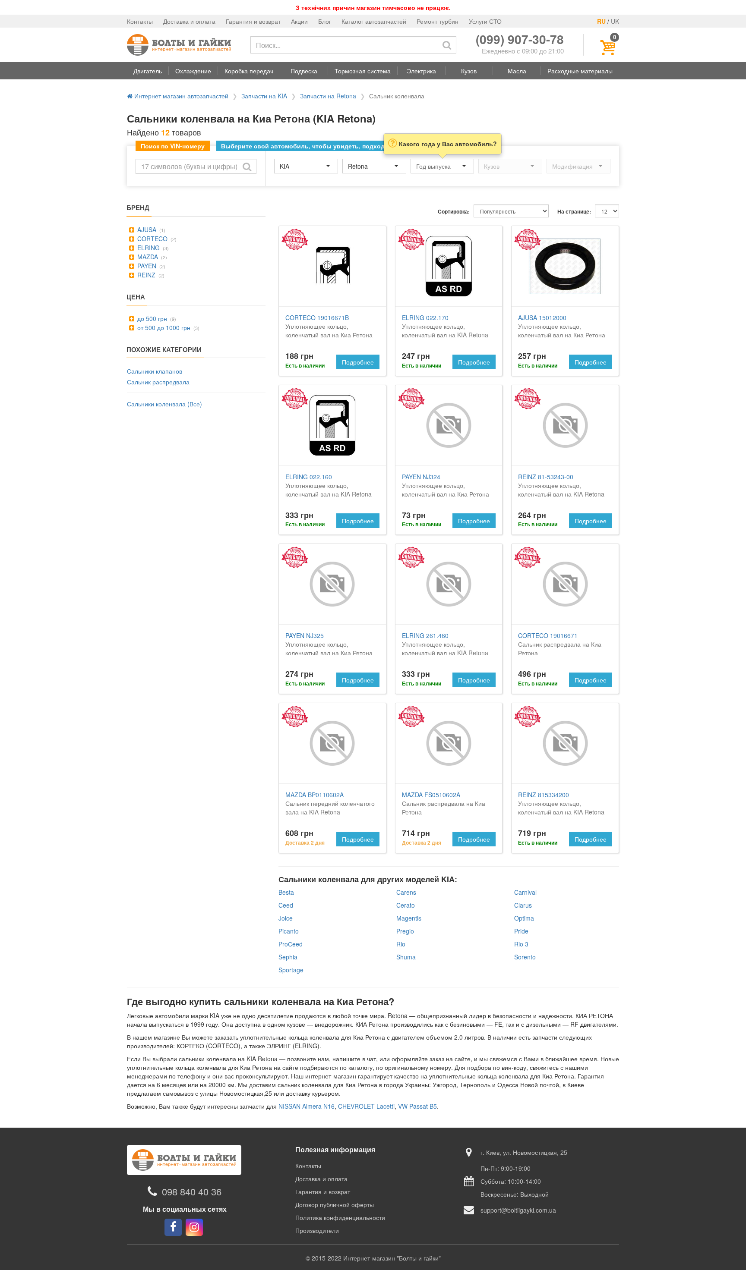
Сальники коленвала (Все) (164, 403)
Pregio (405, 931)
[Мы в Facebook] (173, 1227)
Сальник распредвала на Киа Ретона (559, 644)
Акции (299, 21)
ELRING (148, 247)
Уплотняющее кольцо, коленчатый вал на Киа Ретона (329, 326)
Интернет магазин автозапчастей (180, 95)
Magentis (408, 918)
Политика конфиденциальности (340, 1217)
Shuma (406, 956)
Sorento (525, 956)
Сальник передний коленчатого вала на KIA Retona (330, 803)
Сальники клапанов (154, 371)
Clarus (523, 905)
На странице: (574, 211)
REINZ (145, 274)
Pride (521, 931)
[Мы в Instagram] (194, 1227)
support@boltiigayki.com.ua (518, 1210)
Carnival (525, 892)
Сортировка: (454, 211)
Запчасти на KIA (264, 95)
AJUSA (146, 229)
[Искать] (446, 44)
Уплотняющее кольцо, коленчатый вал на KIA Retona (445, 326)
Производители (317, 1230)
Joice (285, 918)
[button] (147, 70)
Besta (286, 892)
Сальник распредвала (158, 381)
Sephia (287, 956)
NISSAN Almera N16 (306, 1106)
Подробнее (358, 362)
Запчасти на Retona (328, 95)
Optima (524, 918)
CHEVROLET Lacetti (366, 1106)
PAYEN (146, 265)
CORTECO (152, 238)
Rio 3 (521, 944)
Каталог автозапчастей (373, 21)
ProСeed (290, 944)
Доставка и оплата (189, 21)
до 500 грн (151, 318)
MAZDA (147, 256)
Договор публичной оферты (334, 1204)
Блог (324, 21)
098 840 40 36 (191, 1191)
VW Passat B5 (417, 1106)
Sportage (290, 969)
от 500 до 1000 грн (163, 327)
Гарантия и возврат (253, 21)
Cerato (405, 905)
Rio (400, 944)
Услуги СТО (485, 21)
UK (615, 21)
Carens (406, 892)
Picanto (288, 931)
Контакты (140, 21)
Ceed (285, 905)
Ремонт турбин (437, 21)
